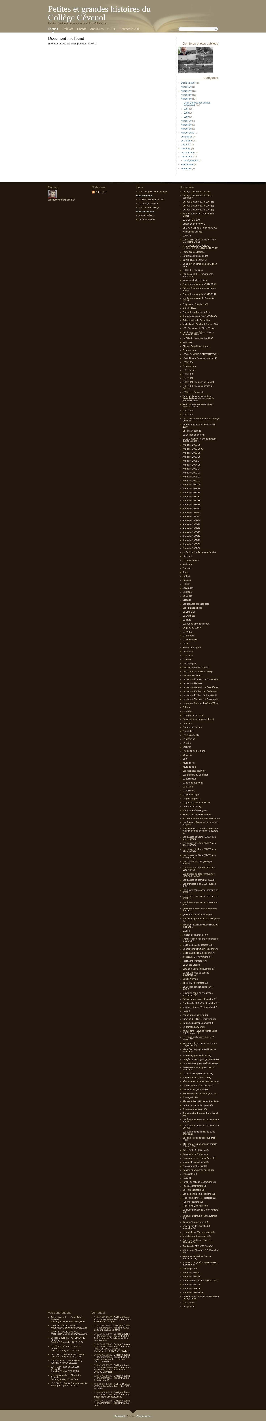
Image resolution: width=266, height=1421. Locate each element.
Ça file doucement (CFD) (195, 260)
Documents (186, 156)
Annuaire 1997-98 (191, 457)
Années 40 (186, 91)
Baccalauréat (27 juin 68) (195, 1166)
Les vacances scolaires (194, 771)
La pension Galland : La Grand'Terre (200, 687)
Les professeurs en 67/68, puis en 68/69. (199, 885)
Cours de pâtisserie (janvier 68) (198, 1023)
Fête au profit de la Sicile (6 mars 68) (201, 1081)
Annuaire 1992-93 (191, 472)
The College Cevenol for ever (153, 191)
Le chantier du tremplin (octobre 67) (200, 949)
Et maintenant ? (101, 1380)
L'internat (185, 144)
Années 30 (186, 87)
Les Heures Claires (192, 675)
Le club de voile (190, 639)
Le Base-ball (189, 635)
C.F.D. (111, 29)
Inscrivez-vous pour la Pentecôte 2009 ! (199, 299)
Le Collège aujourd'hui (194, 435)
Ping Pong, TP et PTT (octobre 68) (199, 1198)
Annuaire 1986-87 (191, 496)
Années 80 (186, 125)
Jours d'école (189, 763)
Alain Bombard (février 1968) (197, 1077)
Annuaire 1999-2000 (193, 449)
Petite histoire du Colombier (196, 320)
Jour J (97, 1405)
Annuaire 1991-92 (191, 476)
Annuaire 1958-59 (191, 1288)
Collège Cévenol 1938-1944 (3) (198, 209)
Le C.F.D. (187, 755)
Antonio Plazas (190, 308)
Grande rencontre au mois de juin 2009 (199, 425)
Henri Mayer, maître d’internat (197, 814)
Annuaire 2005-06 (191, 445)
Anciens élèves (146, 215)
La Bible (187, 659)
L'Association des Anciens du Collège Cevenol (201, 419)
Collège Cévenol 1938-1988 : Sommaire (197, 196)
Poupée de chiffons (192, 727)
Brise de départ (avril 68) (195, 1109)
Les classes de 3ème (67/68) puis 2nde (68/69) (199, 856)
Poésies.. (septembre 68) (195, 1186)
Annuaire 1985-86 (191, 500)
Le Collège (186, 140)
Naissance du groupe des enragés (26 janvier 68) (200, 1044)
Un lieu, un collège (192, 431)
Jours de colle (189, 767)
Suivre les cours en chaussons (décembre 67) (198, 994)
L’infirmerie (188, 651)
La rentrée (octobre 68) (194, 1190)
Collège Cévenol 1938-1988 (197, 191)
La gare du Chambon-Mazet (196, 802)
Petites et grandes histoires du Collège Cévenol (99, 13)
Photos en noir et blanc (194, 751)
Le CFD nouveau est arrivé (107, 1330)
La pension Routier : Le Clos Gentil (200, 695)
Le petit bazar (189, 779)
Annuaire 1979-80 (191, 520)
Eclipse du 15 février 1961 (195, 304)
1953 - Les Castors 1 (193, 392)
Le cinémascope (191, 794)
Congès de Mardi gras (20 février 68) (201, 1059)
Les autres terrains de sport (196, 624)
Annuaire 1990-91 (191, 480)
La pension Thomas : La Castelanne (200, 699)
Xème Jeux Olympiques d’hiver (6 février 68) (199, 1050)
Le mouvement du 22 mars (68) (198, 1085)
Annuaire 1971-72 (191, 540)
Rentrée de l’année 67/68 (195, 935)
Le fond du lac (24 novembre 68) (199, 1232)
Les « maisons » (191, 560)
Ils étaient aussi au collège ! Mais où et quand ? (200, 925)
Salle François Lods (192, 608)
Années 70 (186, 121)
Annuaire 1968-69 (191, 544)
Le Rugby (187, 631)
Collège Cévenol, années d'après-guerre (199, 289)
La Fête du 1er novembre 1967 (198, 338)
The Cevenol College (149, 207)
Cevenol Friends (147, 219)
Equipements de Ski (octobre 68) (199, 1194)
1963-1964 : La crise (193, 270)
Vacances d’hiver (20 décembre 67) (200, 1007)
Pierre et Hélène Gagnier (195, 810)
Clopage (187, 600)
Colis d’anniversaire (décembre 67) (200, 999)
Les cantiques (189, 663)
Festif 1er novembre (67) (195, 961)
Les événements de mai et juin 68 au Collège (201, 1126)
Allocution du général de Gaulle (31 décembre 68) (200, 1263)
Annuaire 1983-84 (191, 504)
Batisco (186, 707)
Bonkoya (187, 568)
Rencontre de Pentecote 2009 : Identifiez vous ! (198, 405)
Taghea (186, 576)
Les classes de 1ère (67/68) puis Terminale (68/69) (199, 875)
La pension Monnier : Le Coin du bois (201, 679)
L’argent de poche (191, 798)
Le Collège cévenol (148, 203)
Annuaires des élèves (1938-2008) (200, 316)
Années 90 (186, 129)
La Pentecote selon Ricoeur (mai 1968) (199, 1139)
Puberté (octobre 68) (193, 1202)
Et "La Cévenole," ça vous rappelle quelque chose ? (200, 440)
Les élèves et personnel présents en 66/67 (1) (200, 891)
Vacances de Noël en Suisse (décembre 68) (197, 1257)
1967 (186, 109)
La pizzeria (188, 786)
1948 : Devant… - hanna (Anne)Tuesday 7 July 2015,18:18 (66, 1361)
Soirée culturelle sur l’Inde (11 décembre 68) (197, 1241)
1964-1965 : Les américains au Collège (198, 387)
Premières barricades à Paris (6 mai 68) (200, 1114)
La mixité (187, 711)
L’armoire (187, 723)
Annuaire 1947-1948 (193, 1292)
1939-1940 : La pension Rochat (198, 382)
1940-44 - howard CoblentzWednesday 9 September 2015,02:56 (69, 1326)
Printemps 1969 (190, 1268)
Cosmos (187, 580)
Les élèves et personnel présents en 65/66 (200, 903)
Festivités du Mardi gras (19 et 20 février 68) (199, 1068)
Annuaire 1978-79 (191, 524)
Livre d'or (98, 1388)
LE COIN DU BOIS (192, 220)
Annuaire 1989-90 (191, 484)
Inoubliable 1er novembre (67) (197, 957)
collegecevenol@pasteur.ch (61, 200)
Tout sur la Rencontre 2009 (152, 199)
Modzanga (188, 564)
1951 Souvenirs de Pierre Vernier (199, 328)
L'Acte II (186, 1011)
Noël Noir (187, 342)
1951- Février (189, 370)
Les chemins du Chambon (195, 775)
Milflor (186, 643)
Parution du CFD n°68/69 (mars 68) (200, 1093)
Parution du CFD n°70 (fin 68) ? (198, 1246)
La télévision (189, 739)
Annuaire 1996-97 (191, 461)
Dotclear (131, 1416)
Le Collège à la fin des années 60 (199, 552)
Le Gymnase (189, 616)
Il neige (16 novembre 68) (195, 1222)
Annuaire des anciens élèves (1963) (200, 1280)
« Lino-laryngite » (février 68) (197, 1055)
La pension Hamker (192, 683)
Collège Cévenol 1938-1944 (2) (198, 205)
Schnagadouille (190, 1097)
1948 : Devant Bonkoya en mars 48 (200, 358)
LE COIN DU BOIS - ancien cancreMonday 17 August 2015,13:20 (68, 1355)
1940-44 (187, 235)
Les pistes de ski (191, 735)
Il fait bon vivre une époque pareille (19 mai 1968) (200, 1145)
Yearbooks (186, 168)
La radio (187, 743)
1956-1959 (188, 374)
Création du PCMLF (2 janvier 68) (199, 1019)
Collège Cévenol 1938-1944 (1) (198, 202)
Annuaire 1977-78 (191, 528)
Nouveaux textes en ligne (195, 280)
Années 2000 (187, 133)
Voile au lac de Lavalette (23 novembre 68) (196, 1227)
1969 (186, 117)
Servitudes (188, 588)
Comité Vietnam (190, 979)
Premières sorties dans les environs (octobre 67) (200, 940)
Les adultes (186, 136)
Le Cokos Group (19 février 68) (198, 1073)
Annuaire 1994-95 (191, 465)
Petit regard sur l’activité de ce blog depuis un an (111, 1339)
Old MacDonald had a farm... (197, 346)
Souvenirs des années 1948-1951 (199, 294)
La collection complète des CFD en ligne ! (200, 265)
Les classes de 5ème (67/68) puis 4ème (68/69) (199, 844)
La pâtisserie (189, 790)
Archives (67, 29)
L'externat (186, 148)
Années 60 (186, 99)
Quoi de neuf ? (188, 83)
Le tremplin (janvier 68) (194, 1027)
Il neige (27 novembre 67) (195, 983)
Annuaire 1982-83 (191, 508)
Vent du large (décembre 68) (197, 1236)
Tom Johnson (189, 350)
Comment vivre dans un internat (198, 719)
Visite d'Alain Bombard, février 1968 (200, 324)
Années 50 (186, 95)
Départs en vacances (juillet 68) (198, 1170)
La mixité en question (193, 715)
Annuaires (97, 29)
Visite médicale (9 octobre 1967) (198, 945)
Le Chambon (187, 152)
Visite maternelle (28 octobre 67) (199, 953)
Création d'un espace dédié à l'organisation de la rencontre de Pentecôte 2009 (198, 398)
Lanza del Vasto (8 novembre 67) (199, 969)
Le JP (185, 759)
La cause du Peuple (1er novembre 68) (200, 1217)
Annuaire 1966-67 (191, 1272)
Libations (187, 592)
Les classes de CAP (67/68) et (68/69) (197, 862)
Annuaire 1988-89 (191, 488)
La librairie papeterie (193, 782)
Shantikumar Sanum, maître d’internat (201, 818)
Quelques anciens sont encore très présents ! (200, 909)
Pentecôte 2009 (129, 29)
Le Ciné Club (189, 612)
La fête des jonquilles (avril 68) (198, 1105)
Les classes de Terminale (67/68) (199, 880)
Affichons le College (192, 232)
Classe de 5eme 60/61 (194, 224)
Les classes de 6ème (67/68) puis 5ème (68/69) (199, 838)
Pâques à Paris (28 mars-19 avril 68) (201, 1101)
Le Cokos (187, 596)
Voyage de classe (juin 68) (196, 1162)
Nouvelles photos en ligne (195, 256)
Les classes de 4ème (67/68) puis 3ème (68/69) (199, 850)
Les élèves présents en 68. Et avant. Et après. (200, 823)
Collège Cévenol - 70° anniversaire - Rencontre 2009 (112, 1318)
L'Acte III (187, 1178)
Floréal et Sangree (192, 647)
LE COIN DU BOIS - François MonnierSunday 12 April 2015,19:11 (69, 1384)
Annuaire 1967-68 (191, 548)
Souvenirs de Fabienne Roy (196, 312)
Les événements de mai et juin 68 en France (201, 1120)
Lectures (187, 747)
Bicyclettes (188, 731)
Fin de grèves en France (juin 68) (199, 1158)
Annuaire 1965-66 (191, 1276)
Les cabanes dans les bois (196, 604)
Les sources (189, 1302)
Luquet (186, 584)
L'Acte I (186, 931)
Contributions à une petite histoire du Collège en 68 (201, 1297)
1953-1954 (188, 362)
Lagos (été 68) (190, 1174)
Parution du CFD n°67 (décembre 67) (201, 1003)
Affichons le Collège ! (104, 1321)
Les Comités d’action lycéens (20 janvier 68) (199, 1038)
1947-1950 (188, 410)
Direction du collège (192, 806)
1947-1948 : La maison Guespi (198, 671)
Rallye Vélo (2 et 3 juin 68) (196, 1150)
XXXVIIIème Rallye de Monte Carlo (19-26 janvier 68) (200, 1032)
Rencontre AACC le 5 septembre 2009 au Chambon (110, 1370)
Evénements (187, 164)
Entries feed (101, 192)
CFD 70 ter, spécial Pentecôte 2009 (200, 228)
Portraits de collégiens (193, 252)
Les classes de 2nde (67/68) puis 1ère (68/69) (199, 868)
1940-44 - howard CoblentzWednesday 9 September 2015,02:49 (69, 1332)
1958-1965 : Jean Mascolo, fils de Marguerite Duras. (199, 240)
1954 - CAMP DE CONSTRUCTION (200, 354)
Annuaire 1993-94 (191, 469)
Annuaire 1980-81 (191, 516)
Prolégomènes (191, 160)
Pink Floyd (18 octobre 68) (195, 1206)
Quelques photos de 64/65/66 (197, 914)
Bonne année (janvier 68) (195, 1015)
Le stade (187, 620)
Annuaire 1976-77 (191, 532)
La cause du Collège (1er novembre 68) (200, 1211)
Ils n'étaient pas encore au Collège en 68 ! (201, 919)
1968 (186, 113)
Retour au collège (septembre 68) (199, 1182)
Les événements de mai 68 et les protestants (199, 1133)
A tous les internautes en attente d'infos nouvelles (109, 1360)
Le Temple (188, 655)
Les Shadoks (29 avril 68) (195, 1089)
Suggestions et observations (108, 1397)
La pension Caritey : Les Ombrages (200, 691)
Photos (81, 29)
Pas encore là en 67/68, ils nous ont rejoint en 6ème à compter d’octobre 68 (200, 830)
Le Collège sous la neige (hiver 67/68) (198, 988)
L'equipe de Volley (192, 627)
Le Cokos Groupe (191, 965)
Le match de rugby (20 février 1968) (200, 1063)
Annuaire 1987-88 (191, 492)
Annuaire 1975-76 (191, 536)
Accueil (53, 29)
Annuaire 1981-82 (191, 512)
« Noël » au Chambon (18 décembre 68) (201, 1251)
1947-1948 (188, 378)
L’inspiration (189, 1306)
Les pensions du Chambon (196, 667)
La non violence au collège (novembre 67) (196, 974)
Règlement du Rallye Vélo (195, 1154)
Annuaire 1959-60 (191, 1284)
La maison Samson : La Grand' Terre (200, 703)
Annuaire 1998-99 (191, 453)
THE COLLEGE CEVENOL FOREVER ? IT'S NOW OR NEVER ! (200, 247)
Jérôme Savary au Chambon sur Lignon (198, 214)
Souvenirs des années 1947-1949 (199, 284)
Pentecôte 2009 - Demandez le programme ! (198, 275)
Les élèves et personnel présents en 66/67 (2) (200, 897)
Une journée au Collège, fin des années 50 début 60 (198, 333)
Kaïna (185, 572)
